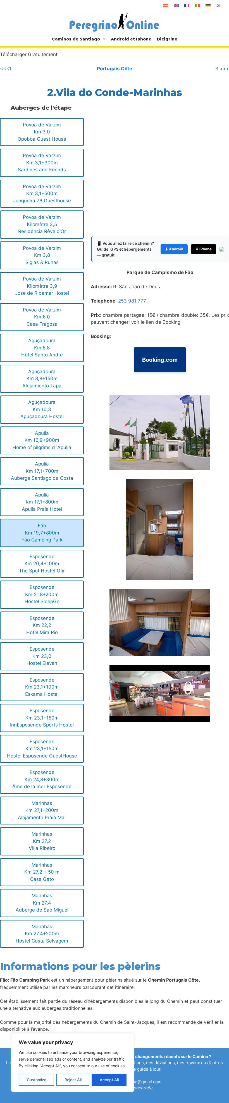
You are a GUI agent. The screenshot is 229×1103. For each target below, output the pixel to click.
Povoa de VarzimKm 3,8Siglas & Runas (42, 255)
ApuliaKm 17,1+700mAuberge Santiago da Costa (42, 471)
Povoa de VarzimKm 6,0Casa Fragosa (42, 317)
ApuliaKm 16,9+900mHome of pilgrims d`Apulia (42, 440)
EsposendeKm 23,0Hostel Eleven (42, 656)
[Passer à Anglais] (176, 5)
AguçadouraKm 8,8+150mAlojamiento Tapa (41, 379)
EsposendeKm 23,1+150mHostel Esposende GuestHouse (42, 749)
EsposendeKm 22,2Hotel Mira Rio (42, 625)
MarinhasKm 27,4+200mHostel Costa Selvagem (42, 934)
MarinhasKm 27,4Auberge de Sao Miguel (42, 903)
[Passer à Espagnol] (165, 5)
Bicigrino (167, 39)
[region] (72, 1062)
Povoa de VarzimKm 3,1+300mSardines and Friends (42, 162)
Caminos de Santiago (76, 39)
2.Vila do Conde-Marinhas (114, 92)
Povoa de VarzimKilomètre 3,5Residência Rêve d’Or (42, 224)
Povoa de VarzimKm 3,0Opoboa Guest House (42, 132)
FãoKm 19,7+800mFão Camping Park (42, 533)
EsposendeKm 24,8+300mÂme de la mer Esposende (41, 779)
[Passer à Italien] (197, 5)
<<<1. (6, 68)
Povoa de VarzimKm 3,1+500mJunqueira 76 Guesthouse (42, 193)
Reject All (73, 1079)
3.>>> (222, 68)
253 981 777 (132, 301)
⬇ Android (174, 249)
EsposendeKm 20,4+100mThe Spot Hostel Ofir (42, 564)
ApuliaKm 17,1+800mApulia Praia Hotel (42, 502)
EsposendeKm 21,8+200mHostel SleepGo (42, 594)
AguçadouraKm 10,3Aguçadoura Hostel (42, 409)
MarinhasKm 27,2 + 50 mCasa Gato (41, 872)
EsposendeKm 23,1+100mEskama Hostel (42, 687)
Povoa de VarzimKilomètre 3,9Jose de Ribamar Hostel (42, 286)
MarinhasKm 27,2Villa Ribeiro (42, 841)
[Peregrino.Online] (114, 22)
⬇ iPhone (203, 249)
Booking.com (160, 359)
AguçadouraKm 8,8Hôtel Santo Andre (42, 348)
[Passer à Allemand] (208, 5)
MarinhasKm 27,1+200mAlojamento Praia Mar (42, 810)
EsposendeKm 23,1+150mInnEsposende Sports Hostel (42, 718)
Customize (36, 1079)
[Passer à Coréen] (218, 5)
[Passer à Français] (187, 5)
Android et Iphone (131, 39)
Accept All (109, 1079)
